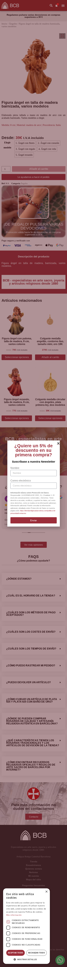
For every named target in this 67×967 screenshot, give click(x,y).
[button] (26, 959)
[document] (33, 483)
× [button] (46, 892)
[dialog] (26, 926)
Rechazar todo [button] (36, 952)
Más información (14, 915)
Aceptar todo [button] (15, 952)
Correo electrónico (20, 480)
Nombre (14, 468)
